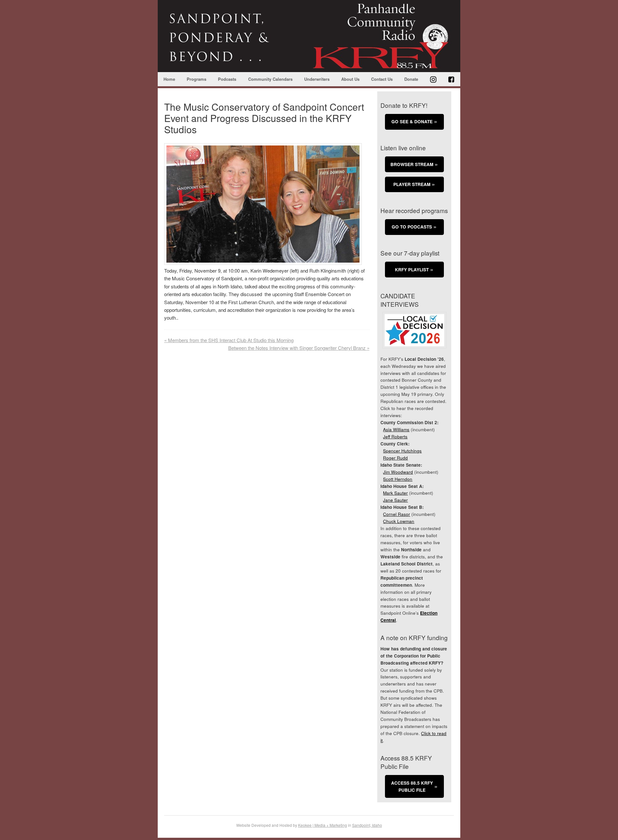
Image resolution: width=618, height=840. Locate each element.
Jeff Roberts (395, 437)
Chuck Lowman (398, 521)
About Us (350, 79)
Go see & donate (412, 121)
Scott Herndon (397, 479)
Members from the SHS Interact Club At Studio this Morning (229, 340)
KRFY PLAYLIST (412, 269)
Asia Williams (396, 429)
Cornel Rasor (396, 514)
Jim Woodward (398, 472)
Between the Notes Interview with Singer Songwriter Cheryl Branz (299, 347)
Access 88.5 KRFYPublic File (412, 786)
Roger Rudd (395, 458)
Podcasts (227, 79)
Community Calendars (270, 79)
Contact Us (382, 79)
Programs (196, 79)
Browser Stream (411, 164)
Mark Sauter (395, 493)
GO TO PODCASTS (412, 227)
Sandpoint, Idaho (367, 825)
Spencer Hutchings (402, 451)
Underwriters (317, 79)
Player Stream (411, 184)
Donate (411, 79)
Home (169, 79)
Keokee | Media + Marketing (322, 825)
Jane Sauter (395, 500)
